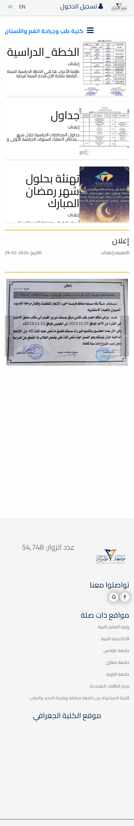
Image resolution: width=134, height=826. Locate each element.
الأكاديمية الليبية (115, 639)
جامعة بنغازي (117, 662)
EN (22, 6)
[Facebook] (124, 597)
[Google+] (113, 597)
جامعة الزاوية (117, 674)
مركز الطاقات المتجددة (109, 686)
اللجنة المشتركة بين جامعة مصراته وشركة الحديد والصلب (79, 698)
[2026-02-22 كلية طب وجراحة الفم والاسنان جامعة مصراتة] (104, 68)
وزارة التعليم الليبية (113, 627)
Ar (10, 6)
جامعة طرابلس (116, 650)
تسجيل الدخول (79, 6)
